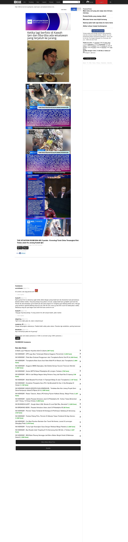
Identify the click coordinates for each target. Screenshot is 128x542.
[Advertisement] (30, 270)
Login (18, 338)
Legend (44, 2)
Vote (38, 2)
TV (87, 63)
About (84, 63)
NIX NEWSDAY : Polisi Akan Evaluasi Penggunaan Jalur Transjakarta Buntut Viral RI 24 (46, 357)
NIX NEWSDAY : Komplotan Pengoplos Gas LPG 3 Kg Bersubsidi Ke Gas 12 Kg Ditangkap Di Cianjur (44, 384)
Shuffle (58, 2)
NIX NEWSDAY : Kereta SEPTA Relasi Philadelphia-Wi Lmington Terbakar (42, 371)
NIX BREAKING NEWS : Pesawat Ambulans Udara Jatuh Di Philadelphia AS (42, 407)
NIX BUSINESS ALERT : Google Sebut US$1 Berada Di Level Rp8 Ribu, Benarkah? (46, 404)
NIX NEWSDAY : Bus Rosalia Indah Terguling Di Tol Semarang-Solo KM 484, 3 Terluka (44, 431)
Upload (91, 2)
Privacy (98, 63)
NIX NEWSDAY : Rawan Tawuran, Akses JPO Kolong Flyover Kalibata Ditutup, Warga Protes (46, 395)
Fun (21, 248)
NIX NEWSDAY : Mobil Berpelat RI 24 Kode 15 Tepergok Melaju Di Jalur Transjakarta (46, 380)
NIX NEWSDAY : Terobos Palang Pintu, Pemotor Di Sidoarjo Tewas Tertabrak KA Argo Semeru (45, 417)
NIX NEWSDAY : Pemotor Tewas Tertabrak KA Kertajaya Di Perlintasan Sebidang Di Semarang (45, 412)
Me (110, 2)
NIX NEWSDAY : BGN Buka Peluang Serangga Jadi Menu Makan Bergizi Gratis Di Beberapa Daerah (44, 436)
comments (21, 250)
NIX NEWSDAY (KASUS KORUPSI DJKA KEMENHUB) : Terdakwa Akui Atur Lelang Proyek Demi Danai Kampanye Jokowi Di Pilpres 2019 (45, 389)
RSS (90, 63)
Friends (51, 2)
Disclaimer (104, 63)
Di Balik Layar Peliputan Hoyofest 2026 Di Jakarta (34, 351)
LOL (24, 2)
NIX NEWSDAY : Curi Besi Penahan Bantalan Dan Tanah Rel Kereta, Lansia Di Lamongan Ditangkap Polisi (43, 422)
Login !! (101, 2)
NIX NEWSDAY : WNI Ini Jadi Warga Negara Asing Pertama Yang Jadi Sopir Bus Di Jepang (45, 375)
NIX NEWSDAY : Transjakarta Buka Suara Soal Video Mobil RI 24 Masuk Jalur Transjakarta (46, 361)
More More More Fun (48, 442)
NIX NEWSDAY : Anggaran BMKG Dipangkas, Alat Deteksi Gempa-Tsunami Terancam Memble (45, 367)
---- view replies (19, 294)
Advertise (109, 63)
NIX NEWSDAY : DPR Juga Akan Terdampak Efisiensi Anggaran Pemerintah (43, 354)
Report (26, 248)
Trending (31, 2)
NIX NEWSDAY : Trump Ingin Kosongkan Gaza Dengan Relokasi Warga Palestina (45, 427)
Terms (94, 63)
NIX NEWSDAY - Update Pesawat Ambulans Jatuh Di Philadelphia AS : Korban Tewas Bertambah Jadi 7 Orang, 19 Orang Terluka (46, 400)
